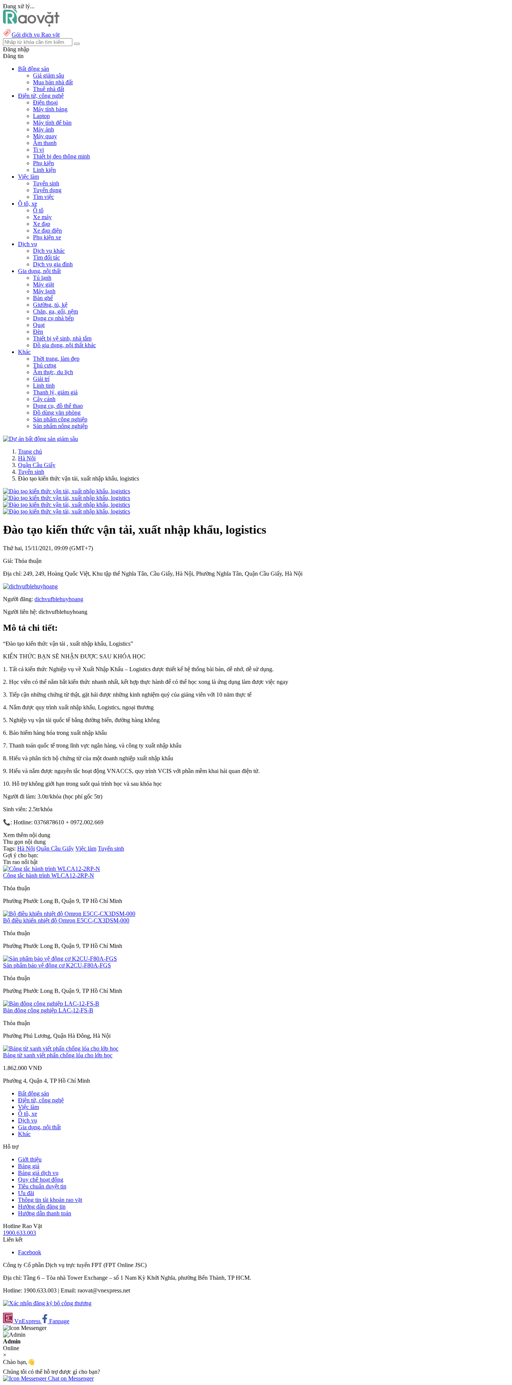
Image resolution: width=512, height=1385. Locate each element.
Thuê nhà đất (48, 89)
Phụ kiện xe (47, 237)
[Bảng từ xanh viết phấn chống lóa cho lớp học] (60, 1048)
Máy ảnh (43, 129)
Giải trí (41, 379)
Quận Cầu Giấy (36, 465)
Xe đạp (41, 224)
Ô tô (38, 210)
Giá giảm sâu (48, 75)
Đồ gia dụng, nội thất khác (64, 345)
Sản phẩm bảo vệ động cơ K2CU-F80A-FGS (57, 965)
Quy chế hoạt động (40, 1179)
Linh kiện (44, 170)
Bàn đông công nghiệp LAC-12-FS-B (48, 1010)
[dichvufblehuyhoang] (30, 586)
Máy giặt (43, 284)
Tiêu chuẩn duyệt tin (42, 1186)
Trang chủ (30, 451)
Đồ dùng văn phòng (57, 412)
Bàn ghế (43, 298)
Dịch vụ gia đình (53, 264)
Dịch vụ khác (49, 251)
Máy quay (45, 136)
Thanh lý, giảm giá (55, 392)
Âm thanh (45, 143)
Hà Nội (27, 458)
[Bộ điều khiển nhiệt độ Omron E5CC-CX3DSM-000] (69, 913)
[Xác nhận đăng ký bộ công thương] (47, 1303)
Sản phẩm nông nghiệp (60, 426)
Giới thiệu (30, 1159)
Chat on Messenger (70, 1378)
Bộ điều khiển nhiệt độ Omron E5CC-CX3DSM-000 (66, 920)
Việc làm (85, 848)
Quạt (39, 325)
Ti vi (38, 149)
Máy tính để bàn (52, 122)
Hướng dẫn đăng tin (42, 1206)
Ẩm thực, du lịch (53, 372)
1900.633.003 (19, 1233)
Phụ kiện (43, 163)
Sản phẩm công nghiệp (60, 419)
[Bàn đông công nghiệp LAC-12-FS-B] (51, 1003)
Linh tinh (44, 385)
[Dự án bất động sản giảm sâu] (40, 439)
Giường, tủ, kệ (50, 304)
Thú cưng (44, 365)
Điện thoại (45, 102)
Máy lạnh (44, 291)
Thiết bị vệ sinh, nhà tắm (62, 338)
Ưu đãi (26, 1193)
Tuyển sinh (46, 183)
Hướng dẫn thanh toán (44, 1213)
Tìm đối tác (46, 257)
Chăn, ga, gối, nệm (55, 311)
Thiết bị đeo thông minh (61, 156)
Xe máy (42, 217)
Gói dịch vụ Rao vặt (36, 34)
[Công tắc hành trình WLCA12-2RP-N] (51, 869)
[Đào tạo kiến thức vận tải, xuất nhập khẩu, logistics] (66, 491)
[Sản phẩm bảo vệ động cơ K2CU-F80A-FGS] (60, 958)
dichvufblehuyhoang (58, 599)
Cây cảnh (44, 399)
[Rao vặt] (31, 24)
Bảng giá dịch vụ (38, 1173)
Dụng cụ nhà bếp (53, 318)
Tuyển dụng (47, 190)
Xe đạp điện (47, 230)
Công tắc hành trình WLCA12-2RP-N (48, 875)
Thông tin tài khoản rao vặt (50, 1200)
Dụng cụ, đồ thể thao (58, 406)
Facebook (29, 1252)
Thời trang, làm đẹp (56, 358)
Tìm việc (43, 197)
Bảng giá (28, 1166)
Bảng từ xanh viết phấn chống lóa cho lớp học (57, 1055)
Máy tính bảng (50, 109)
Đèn (38, 331)
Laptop (41, 116)
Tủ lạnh (42, 278)
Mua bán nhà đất (53, 82)
